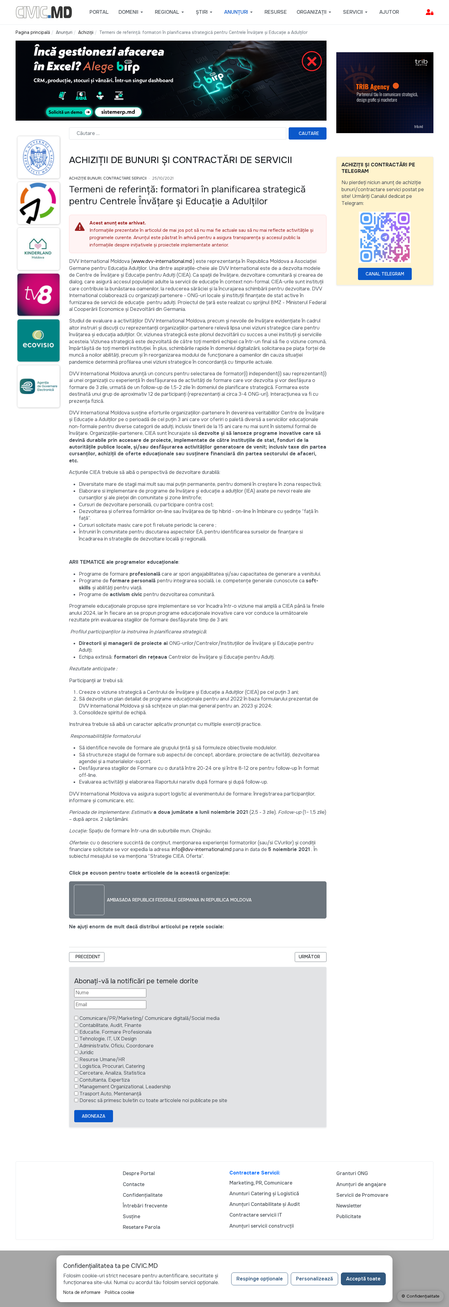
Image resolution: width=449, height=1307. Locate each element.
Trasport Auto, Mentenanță (110, 1093)
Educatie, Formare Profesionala (115, 1032)
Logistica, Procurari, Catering (112, 1066)
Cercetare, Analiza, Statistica (112, 1073)
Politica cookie (119, 1292)
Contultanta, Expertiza (104, 1080)
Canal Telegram (385, 274)
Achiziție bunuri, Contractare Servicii (108, 178)
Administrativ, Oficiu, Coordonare (116, 1046)
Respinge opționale (259, 1279)
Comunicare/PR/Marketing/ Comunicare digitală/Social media (149, 1018)
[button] (132, 12)
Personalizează (314, 1279)
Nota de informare (81, 1292)
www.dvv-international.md (162, 261)
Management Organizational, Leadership (125, 1086)
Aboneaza (93, 1116)
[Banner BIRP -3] (171, 80)
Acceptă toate (363, 1279)
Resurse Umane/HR (102, 1059)
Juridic (86, 1052)
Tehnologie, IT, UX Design (108, 1039)
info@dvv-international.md (202, 849)
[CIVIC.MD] (44, 12)
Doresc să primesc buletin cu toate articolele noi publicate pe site (153, 1100)
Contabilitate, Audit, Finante (110, 1025)
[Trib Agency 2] (384, 92)
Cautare (309, 133)
